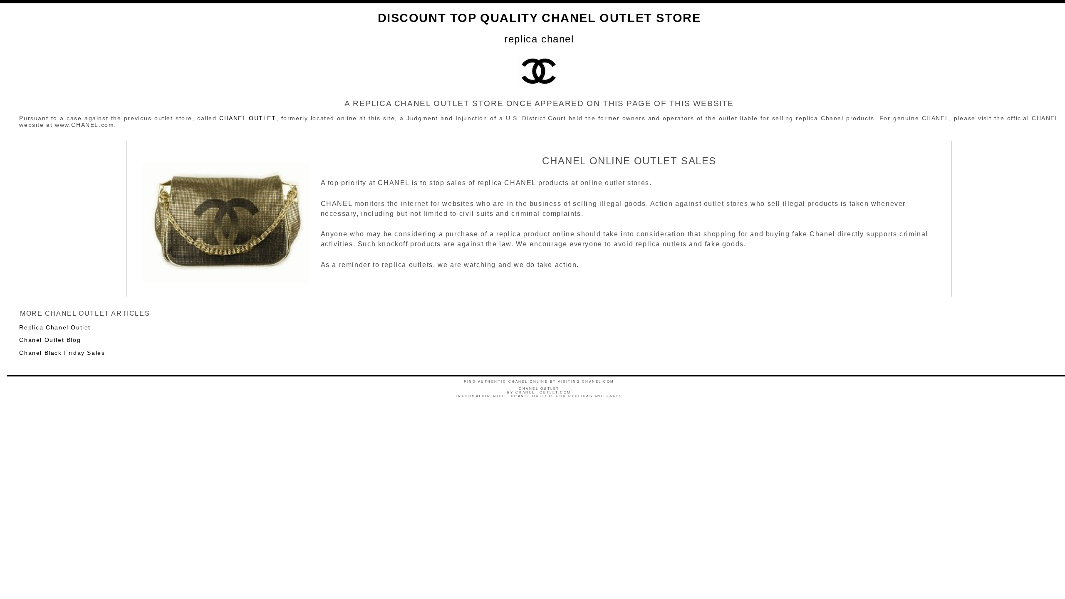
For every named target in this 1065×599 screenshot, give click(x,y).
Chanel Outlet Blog (50, 340)
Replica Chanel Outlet (55, 327)
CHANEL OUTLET (247, 118)
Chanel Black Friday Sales (62, 352)
